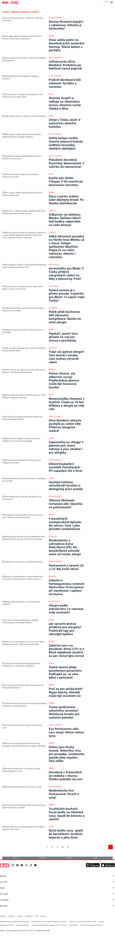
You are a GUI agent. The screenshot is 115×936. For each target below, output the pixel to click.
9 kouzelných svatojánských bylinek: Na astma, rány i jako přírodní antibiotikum (65, 524)
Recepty (96, 858)
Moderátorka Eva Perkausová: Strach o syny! (64, 794)
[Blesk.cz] (4, 865)
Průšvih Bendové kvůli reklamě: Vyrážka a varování (65, 83)
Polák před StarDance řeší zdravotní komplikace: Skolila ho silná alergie (65, 317)
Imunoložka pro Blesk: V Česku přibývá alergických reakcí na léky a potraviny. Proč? (66, 273)
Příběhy (52, 192)
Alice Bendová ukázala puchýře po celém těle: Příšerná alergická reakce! (65, 425)
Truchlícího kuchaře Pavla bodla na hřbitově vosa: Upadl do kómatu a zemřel (67, 814)
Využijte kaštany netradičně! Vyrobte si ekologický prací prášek (66, 485)
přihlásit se (106, 1)
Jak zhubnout (42, 858)
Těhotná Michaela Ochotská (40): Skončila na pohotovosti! (65, 503)
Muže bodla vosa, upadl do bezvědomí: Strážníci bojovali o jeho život (66, 833)
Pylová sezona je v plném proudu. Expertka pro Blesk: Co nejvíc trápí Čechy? (66, 295)
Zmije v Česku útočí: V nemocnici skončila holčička (64, 123)
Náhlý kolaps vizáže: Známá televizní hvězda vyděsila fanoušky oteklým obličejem (66, 143)
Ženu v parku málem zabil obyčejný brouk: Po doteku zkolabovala (66, 199)
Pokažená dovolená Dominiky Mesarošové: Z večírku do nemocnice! (66, 163)
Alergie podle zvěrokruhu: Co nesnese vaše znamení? (66, 608)
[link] (13, 865)
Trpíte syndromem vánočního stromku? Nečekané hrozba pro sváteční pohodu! (64, 712)
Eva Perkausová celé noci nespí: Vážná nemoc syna (66, 732)
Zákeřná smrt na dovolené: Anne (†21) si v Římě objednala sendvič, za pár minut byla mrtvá (66, 650)
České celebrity (55, 18)
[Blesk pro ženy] (11, 4)
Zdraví (51, 36)
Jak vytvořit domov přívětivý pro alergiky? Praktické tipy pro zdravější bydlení (65, 629)
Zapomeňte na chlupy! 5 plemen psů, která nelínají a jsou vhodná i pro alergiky (66, 447)
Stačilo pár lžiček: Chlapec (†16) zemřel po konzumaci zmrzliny (66, 181)
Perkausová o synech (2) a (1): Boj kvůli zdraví (66, 567)
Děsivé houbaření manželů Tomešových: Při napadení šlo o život (66, 467)
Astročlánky (54, 601)
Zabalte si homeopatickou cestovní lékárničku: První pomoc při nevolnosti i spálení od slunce (66, 587)
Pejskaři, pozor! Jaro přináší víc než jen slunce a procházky (63, 336)
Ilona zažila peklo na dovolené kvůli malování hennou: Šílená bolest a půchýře (66, 45)
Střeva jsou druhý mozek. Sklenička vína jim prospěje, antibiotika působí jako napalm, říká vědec (66, 754)
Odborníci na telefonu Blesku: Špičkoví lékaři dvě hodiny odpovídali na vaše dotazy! (65, 220)
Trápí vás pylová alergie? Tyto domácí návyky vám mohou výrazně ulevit (66, 357)
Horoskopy (69, 858)
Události (52, 211)
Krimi (51, 94)
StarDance (53, 308)
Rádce (51, 620)
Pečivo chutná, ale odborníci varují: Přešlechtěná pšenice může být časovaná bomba (64, 380)
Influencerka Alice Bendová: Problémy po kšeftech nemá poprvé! (65, 65)
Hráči (51, 395)
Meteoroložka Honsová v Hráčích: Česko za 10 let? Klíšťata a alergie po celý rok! (67, 404)
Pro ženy (52, 576)
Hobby (51, 329)
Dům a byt (53, 348)
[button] (111, 2)
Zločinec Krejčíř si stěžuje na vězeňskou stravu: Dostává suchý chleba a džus (65, 103)
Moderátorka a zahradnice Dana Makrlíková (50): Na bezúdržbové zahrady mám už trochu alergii (65, 547)
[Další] (110, 847)
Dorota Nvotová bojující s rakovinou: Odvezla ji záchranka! (66, 25)
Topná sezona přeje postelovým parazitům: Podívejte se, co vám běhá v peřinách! (65, 672)
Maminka (15, 858)
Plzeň (51, 826)
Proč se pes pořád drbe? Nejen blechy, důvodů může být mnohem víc (66, 692)
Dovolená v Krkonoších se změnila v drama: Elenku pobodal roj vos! (65, 775)
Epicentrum (54, 264)
